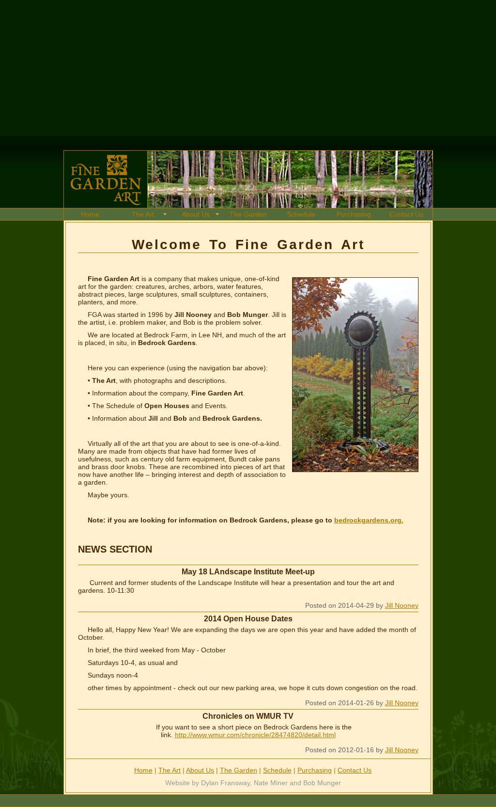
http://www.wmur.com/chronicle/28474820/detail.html (255, 735)
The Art (143, 214)
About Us (196, 214)
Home (90, 214)
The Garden (248, 214)
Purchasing (354, 214)
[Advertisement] (244, 68)
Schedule (301, 214)
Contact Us (406, 214)
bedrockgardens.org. (368, 520)
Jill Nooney (401, 605)
